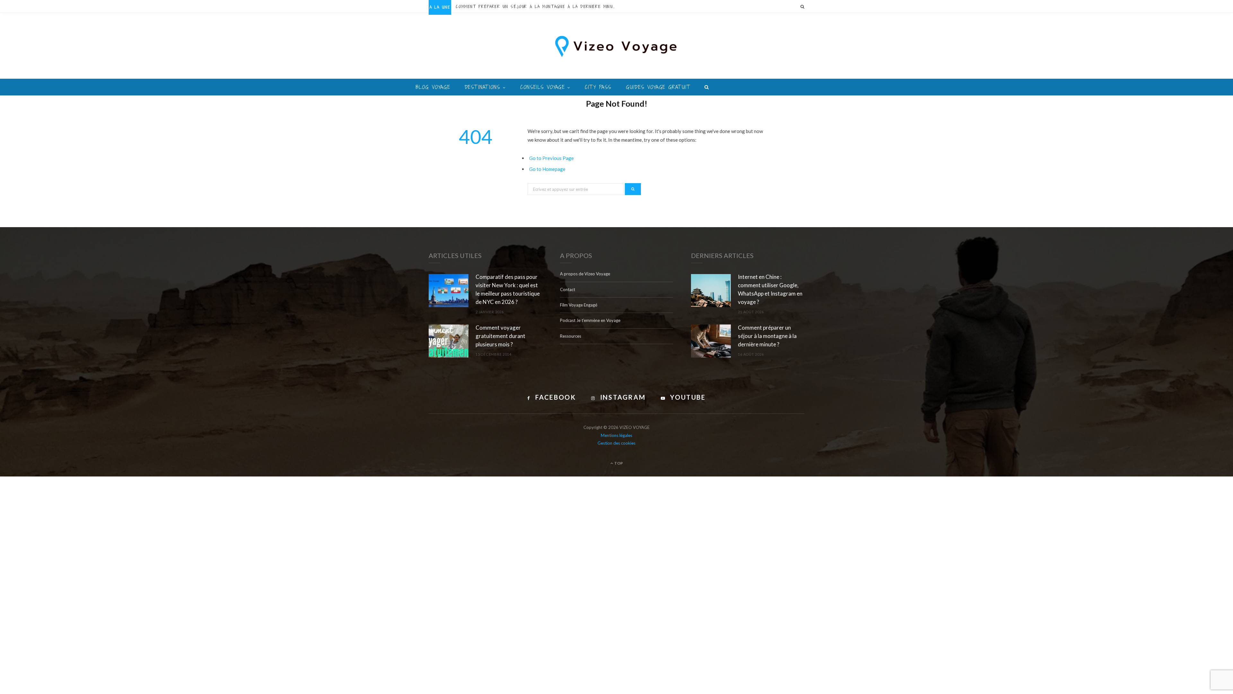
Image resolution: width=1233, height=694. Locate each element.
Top (618, 463)
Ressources (570, 336)
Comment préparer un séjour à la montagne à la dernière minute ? (537, 6)
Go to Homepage (547, 169)
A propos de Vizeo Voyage (585, 273)
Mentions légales (616, 435)
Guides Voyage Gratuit (658, 87)
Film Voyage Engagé (578, 304)
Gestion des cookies (616, 443)
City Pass (598, 87)
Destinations (483, 87)
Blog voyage (433, 87)
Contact (567, 289)
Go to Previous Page (551, 158)
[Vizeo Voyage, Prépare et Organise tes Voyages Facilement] (617, 46)
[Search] (802, 6)
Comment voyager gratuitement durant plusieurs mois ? (500, 336)
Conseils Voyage (542, 87)
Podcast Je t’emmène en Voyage (590, 320)
